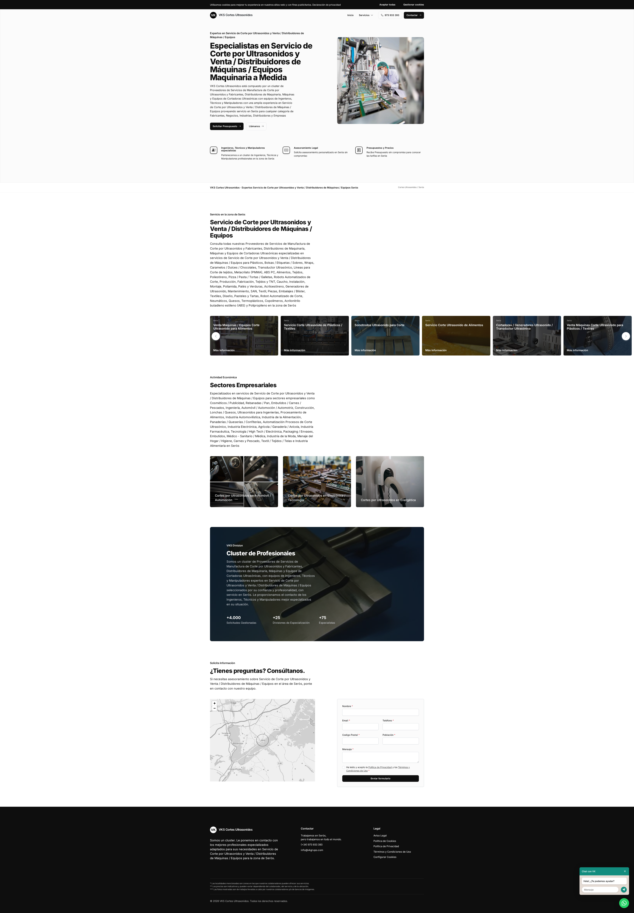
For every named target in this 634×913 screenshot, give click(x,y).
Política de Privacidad (380, 767)
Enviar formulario (380, 778)
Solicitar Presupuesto (225, 126)
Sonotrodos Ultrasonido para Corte (380, 325)
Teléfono (388, 720)
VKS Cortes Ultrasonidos (235, 15)
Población (389, 734)
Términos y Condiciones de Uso (392, 851)
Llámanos (254, 126)
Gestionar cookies (413, 4)
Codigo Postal (351, 734)
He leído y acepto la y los (378, 769)
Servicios (364, 15)
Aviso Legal (380, 835)
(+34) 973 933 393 (311, 844)
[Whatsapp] (624, 903)
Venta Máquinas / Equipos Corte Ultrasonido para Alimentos (236, 326)
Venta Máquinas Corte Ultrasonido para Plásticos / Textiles (595, 326)
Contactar (412, 15)
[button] (626, 336)
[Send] (624, 890)
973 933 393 (392, 15)
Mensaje (347, 749)
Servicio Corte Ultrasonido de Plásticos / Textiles (313, 326)
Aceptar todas (387, 4)
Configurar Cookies (384, 857)
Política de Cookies (384, 841)
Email (346, 720)
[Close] (625, 871)
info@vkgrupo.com (312, 850)
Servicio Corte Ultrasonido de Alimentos (454, 325)
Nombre (347, 706)
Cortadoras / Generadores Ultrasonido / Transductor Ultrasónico (524, 326)
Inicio (350, 15)
